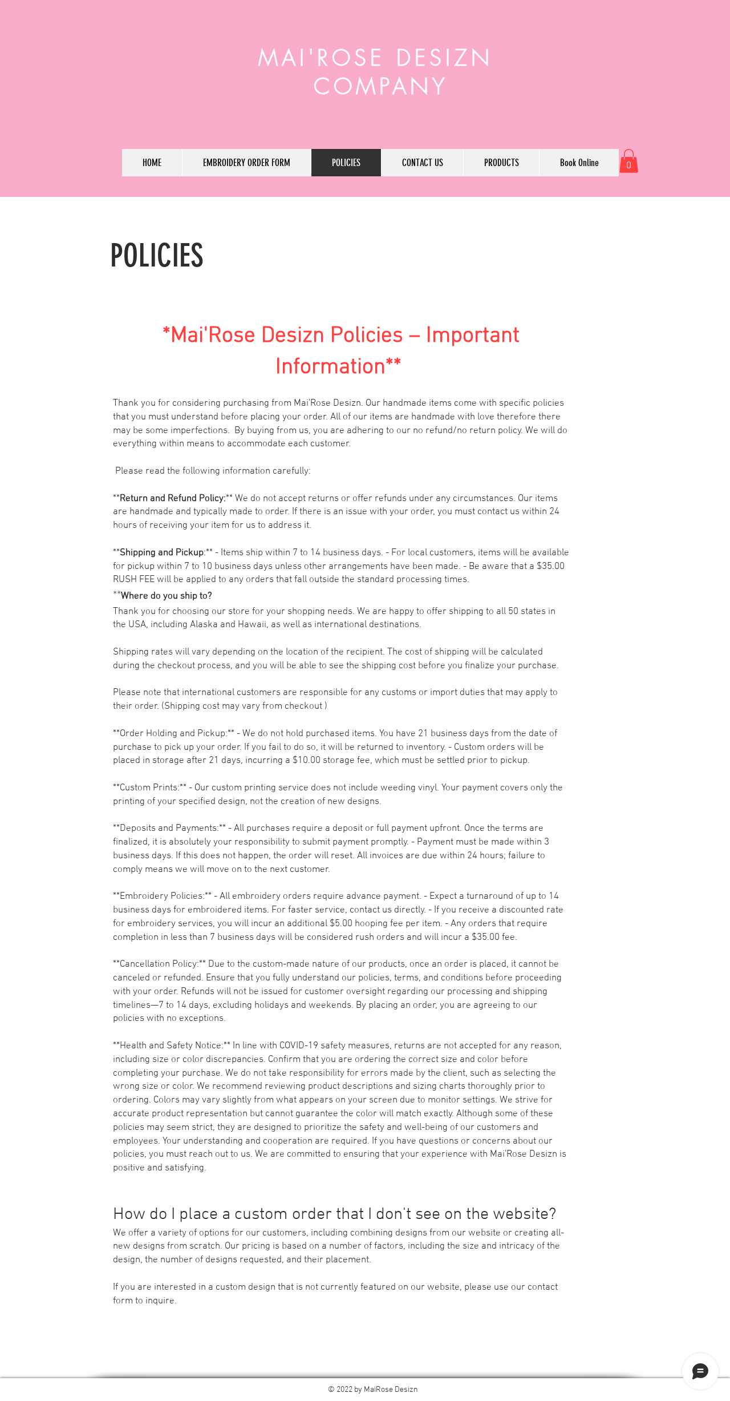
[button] (629, 161)
